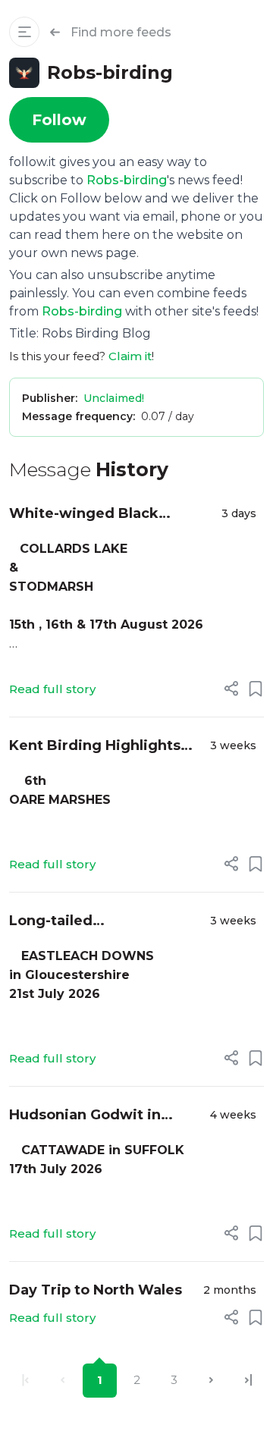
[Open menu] (24, 32)
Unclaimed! (113, 398)
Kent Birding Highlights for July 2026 (94, 746)
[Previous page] (63, 1381)
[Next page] (211, 1381)
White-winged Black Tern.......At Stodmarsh (92, 514)
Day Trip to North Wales (95, 1290)
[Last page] (248, 1381)
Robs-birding (126, 180)
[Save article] (255, 688)
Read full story (52, 689)
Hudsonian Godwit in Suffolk (85, 1115)
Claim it (130, 356)
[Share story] (231, 688)
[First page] (25, 1381)
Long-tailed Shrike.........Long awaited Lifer (102, 921)
